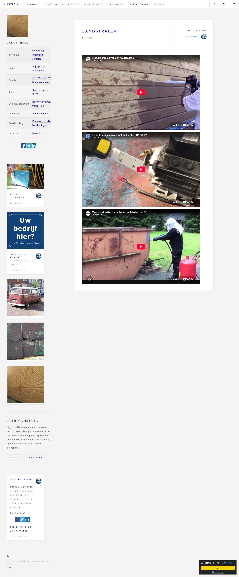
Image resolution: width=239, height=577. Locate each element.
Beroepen (51, 4)
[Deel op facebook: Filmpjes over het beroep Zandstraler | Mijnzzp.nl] (24, 147)
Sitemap (10, 567)
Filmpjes (36, 58)
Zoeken (224, 4)
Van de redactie (94, 4)
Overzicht (37, 50)
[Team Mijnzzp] (38, 195)
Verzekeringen (40, 113)
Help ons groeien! (21, 480)
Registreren (35, 458)
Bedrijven (33, 4)
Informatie (37, 54)
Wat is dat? (228, 562)
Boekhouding (117, 4)
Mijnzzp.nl (12, 4)
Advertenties (70, 4)
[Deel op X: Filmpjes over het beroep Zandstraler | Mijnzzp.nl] (29, 147)
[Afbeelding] (25, 298)
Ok (217, 567)
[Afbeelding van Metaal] (25, 177)
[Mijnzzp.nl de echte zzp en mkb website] (18, 26)
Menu (234, 4)
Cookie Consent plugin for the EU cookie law (218, 572)
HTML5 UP (26, 561)
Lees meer (15, 458)
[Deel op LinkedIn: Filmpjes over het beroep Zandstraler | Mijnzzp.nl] (33, 147)
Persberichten (139, 4)
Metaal (36, 133)
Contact (159, 4)
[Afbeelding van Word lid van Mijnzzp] (25, 231)
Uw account (214, 4)
